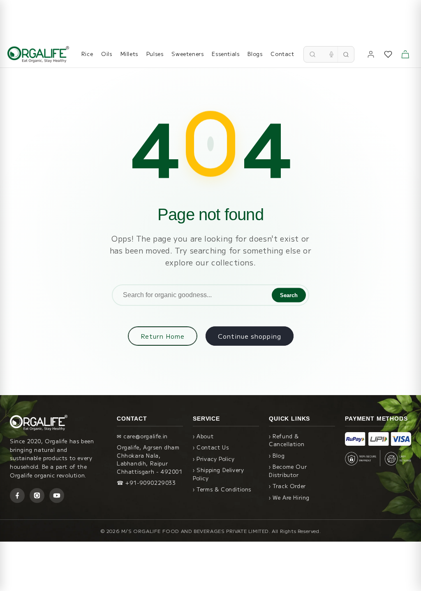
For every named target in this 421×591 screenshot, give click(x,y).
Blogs (255, 54)
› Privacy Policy (214, 459)
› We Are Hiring (289, 497)
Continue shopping (249, 336)
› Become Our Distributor (288, 471)
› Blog (277, 455)
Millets (129, 54)
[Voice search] (331, 54)
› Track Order (287, 486)
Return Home (163, 336)
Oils (106, 54)
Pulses (155, 54)
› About (203, 436)
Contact (282, 54)
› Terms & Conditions (222, 489)
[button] (405, 54)
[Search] (346, 54)
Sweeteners (187, 54)
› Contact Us (211, 447)
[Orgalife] (38, 54)
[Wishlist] (388, 54)
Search (289, 295)
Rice (87, 54)
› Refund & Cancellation (286, 440)
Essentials (225, 54)
